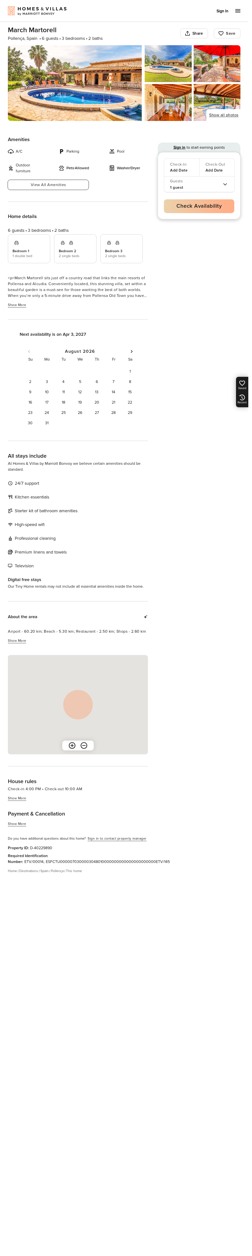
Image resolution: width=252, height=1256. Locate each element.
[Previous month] (29, 351)
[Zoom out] (84, 745)
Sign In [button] (222, 11)
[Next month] (131, 351)
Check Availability (199, 206)
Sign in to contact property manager (117, 838)
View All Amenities (48, 184)
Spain (44, 871)
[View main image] (75, 83)
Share (197, 33)
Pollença (57, 871)
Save (230, 33)
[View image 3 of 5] (217, 63)
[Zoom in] (72, 745)
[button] (130, 371)
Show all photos (223, 115)
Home (12, 871)
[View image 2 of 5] (168, 63)
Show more (17, 305)
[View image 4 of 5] (168, 102)
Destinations (28, 871)
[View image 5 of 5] (217, 102)
